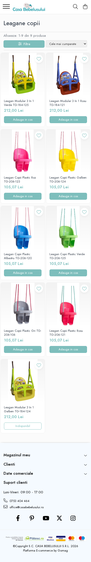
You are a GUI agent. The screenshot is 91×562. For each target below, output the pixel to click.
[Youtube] (46, 518)
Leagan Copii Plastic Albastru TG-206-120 (18, 256)
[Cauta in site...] (75, 7)
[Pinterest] (32, 518)
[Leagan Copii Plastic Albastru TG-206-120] (23, 228)
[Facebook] (18, 518)
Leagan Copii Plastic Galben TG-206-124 (68, 180)
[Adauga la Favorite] (39, 59)
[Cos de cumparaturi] (85, 7)
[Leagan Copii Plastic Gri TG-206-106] (23, 305)
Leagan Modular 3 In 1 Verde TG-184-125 (19, 103)
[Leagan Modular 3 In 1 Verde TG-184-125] (23, 75)
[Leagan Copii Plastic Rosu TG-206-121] (68, 305)
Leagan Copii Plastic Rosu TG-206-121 (66, 333)
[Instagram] (73, 518)
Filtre (26, 44)
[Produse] (6, 7)
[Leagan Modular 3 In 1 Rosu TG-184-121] (68, 75)
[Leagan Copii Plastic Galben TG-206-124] (68, 151)
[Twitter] (59, 518)
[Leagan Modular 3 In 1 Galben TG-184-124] (23, 381)
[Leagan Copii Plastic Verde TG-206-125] (68, 228)
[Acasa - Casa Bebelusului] (29, 7)
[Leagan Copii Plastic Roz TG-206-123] (23, 151)
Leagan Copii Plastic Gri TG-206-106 (22, 333)
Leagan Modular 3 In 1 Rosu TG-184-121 (67, 103)
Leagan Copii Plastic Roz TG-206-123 (20, 180)
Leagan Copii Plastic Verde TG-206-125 (67, 256)
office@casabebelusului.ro (26, 507)
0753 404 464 (19, 501)
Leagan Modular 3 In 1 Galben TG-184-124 (19, 409)
